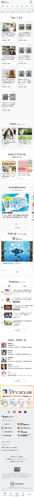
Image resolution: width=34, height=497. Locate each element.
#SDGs (9, 40)
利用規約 (21, 456)
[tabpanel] (17, 255)
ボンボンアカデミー (6, 442)
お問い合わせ (13, 456)
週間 (9, 286)
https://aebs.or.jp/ (5, 478)
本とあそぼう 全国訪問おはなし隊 (10, 450)
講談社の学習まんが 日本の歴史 (9, 447)
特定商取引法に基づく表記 (16, 461)
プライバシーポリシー (21, 459)
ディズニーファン (6, 444)
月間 (25, 286)
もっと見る (17, 330)
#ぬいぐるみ (4, 40)
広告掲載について (10, 459)
